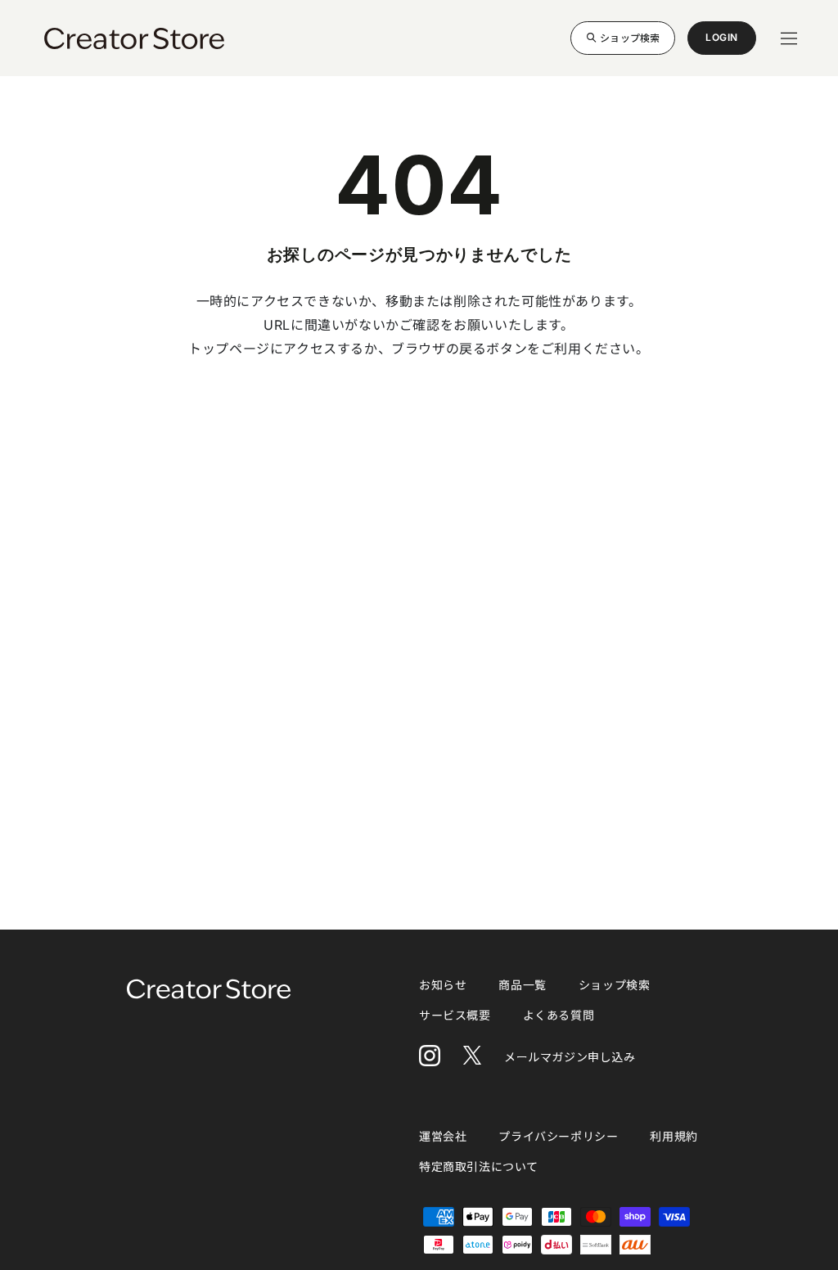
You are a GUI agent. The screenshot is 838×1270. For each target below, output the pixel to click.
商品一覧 (522, 985)
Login (721, 43)
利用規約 (673, 1136)
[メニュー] (789, 38)
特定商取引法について (478, 1166)
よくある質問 (559, 1015)
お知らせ (442, 985)
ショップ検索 (630, 37)
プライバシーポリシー (558, 1136)
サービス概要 (455, 1015)
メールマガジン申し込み (570, 1057)
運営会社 (442, 1136)
